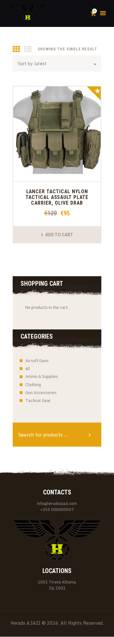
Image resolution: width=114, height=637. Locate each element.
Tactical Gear (38, 400)
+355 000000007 (57, 509)
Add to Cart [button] (59, 235)
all (27, 368)
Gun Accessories (41, 392)
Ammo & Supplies (41, 376)
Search (91, 435)
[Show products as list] (28, 49)
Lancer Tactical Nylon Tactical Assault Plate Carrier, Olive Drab (57, 197)
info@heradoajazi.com (57, 503)
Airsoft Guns (37, 360)
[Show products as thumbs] (16, 49)
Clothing (33, 384)
